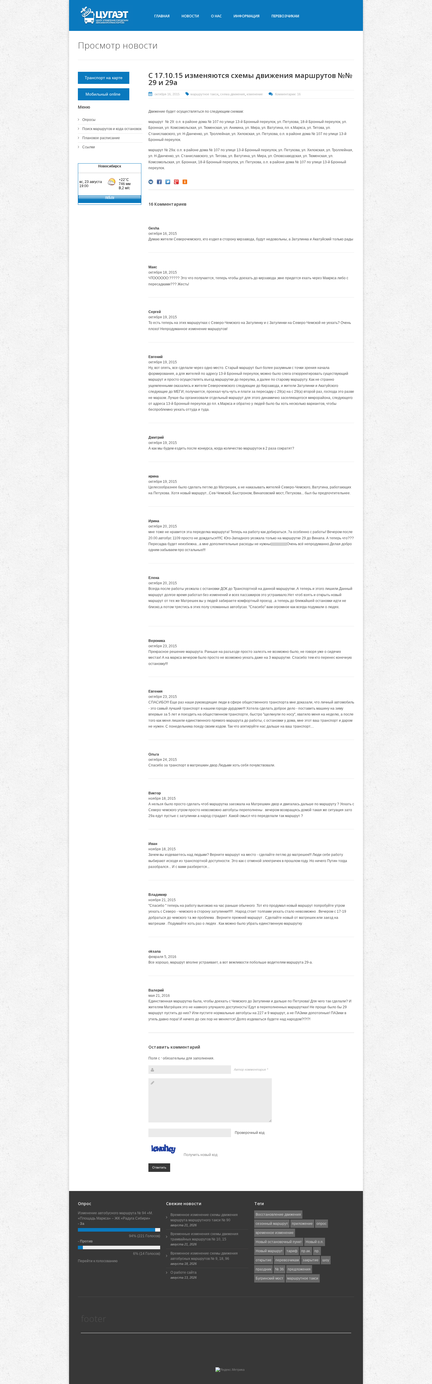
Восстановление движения (278, 1214)
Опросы (89, 120)
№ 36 (279, 1269)
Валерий (156, 990)
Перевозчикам (285, 16)
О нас (216, 16)
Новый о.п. (315, 1242)
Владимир (157, 895)
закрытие (311, 1260)
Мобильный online (104, 94)
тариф (292, 1251)
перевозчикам (287, 1260)
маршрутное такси (204, 94)
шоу (325, 1260)
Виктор (154, 793)
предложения (299, 1269)
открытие (264, 1260)
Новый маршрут (269, 1251)
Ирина (153, 521)
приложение (302, 1224)
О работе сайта (183, 1272)
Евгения (155, 691)
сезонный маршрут (272, 1224)
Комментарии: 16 (288, 94)
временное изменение (275, 1233)
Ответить (159, 1167)
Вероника (156, 641)
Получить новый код (200, 1155)
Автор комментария (251, 1069)
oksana (154, 951)
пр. (316, 1251)
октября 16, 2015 (167, 94)
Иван (152, 844)
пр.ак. (306, 1251)
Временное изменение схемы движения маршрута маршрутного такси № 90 (204, 1217)
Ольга (153, 754)
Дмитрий (156, 437)
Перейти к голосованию (98, 1261)
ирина (153, 476)
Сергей (154, 312)
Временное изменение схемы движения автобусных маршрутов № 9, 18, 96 (204, 1256)
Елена (153, 578)
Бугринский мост (269, 1278)
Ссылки (88, 147)
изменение (255, 94)
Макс (152, 267)
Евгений (155, 357)
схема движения (232, 94)
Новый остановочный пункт (279, 1242)
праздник (263, 1269)
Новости (190, 16)
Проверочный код (249, 1133)
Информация (246, 16)
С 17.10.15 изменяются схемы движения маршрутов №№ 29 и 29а (250, 78)
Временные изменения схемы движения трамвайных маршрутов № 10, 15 (204, 1236)
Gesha (153, 228)
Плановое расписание (101, 138)
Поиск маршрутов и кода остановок (111, 129)
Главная (162, 16)
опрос (321, 1224)
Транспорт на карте (104, 77)
